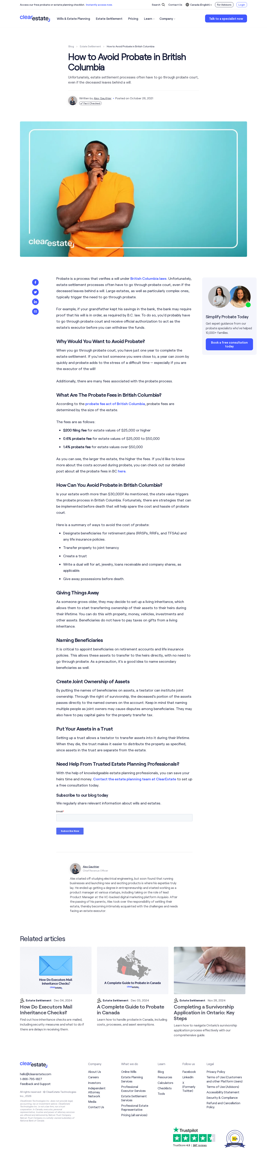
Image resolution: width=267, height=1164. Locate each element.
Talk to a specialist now (226, 18)
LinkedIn (187, 1077)
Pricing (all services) (134, 1115)
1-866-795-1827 (31, 1079)
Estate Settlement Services (134, 1098)
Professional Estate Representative (134, 1107)
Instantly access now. (99, 4)
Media (92, 1101)
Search (156, 4)
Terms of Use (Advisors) (223, 1086)
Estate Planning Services (132, 1079)
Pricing (133, 18)
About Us (94, 1071)
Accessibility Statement (223, 1092)
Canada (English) (200, 4)
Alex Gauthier (103, 98)
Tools (161, 1093)
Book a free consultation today (229, 344)
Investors (94, 1082)
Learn (148, 18)
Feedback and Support (35, 1084)
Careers (93, 1077)
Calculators (165, 1082)
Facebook (189, 1071)
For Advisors (224, 4)
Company (166, 18)
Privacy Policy (216, 1071)
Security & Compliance (222, 1097)
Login (241, 4)
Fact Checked (91, 103)
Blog (71, 46)
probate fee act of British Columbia (115, 403)
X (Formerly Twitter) (188, 1086)
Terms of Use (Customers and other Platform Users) (224, 1079)
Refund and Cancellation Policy (223, 1105)
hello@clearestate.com (35, 1074)
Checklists (165, 1088)
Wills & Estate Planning (73, 18)
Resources (165, 1077)
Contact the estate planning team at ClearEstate (134, 779)
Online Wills (128, 1071)
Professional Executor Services (133, 1088)
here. (122, 471)
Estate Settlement (109, 18)
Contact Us (175, 4)
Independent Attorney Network (97, 1092)
